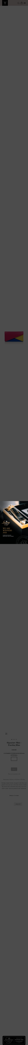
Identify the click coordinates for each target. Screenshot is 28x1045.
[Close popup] (24, 505)
